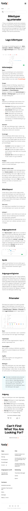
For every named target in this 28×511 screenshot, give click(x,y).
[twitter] (12, 506)
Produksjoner (4, 459)
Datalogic (3, 494)
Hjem (2, 8)
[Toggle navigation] (25, 3)
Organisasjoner (5, 454)
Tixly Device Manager (20, 473)
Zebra (2, 492)
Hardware (4, 482)
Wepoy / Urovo (5, 497)
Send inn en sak (13, 437)
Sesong (3, 456)
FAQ (16, 451)
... (7, 8)
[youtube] (15, 506)
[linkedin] (18, 506)
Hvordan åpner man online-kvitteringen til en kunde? (20, 459)
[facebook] (10, 506)
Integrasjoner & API (6, 470)
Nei (10, 418)
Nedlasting (18, 470)
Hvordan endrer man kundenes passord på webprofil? (20, 465)
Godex (16, 475)
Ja (19, 418)
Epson (16, 478)
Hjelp (2, 451)
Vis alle (3, 465)
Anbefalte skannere (6, 485)
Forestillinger (21, 79)
